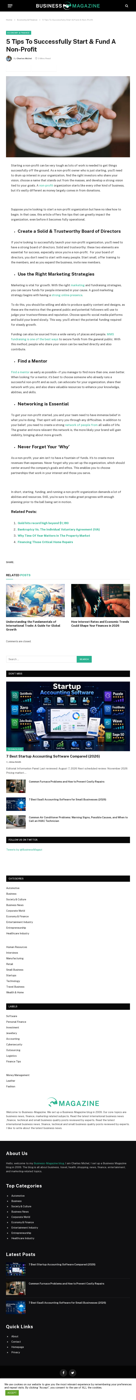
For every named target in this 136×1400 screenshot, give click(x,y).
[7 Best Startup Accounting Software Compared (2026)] (68, 716)
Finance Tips (13, 1061)
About (14, 1336)
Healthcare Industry (17, 933)
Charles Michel (24, 58)
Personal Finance (16, 1021)
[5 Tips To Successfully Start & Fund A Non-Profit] (68, 116)
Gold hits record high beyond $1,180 (43, 523)
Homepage (17, 1347)
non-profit (46, 185)
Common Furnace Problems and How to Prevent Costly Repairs (66, 781)
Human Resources (16, 947)
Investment (12, 1027)
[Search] (126, 6)
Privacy (15, 1352)
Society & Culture (16, 899)
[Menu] (10, 6)
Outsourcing (13, 1050)
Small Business (14, 969)
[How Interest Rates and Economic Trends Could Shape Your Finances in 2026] (100, 600)
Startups (11, 975)
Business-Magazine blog (49, 1163)
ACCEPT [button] (12, 1392)
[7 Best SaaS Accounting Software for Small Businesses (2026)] (16, 804)
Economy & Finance (18, 33)
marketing (78, 285)
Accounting (13, 1038)
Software (11, 1016)
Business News (15, 905)
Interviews (12, 952)
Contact (16, 1341)
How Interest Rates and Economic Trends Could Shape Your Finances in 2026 (100, 623)
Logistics (11, 1055)
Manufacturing (15, 958)
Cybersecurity (14, 1044)
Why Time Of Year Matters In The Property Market (54, 535)
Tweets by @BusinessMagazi (24, 849)
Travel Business (15, 986)
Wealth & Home (15, 992)
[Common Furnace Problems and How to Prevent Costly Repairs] (16, 786)
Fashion (10, 1086)
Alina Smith (15, 762)
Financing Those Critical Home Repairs (45, 542)
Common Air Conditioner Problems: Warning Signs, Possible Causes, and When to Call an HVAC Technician (78, 819)
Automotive (12, 888)
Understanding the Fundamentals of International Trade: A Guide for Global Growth (33, 625)
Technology (15, 749)
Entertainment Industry (19, 922)
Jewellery (11, 1033)
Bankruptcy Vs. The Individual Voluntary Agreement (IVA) (59, 529)
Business (11, 893)
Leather (10, 1080)
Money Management (18, 1075)
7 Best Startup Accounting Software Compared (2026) (53, 756)
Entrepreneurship (16, 927)
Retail (9, 964)
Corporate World (15, 910)
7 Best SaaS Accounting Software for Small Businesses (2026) (67, 799)
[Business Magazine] (68, 6)
